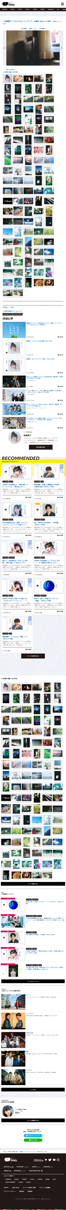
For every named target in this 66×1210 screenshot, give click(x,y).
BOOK (47, 1179)
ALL (58, 9)
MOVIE (20, 9)
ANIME (35, 9)
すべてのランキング (33, 981)
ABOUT (6, 1187)
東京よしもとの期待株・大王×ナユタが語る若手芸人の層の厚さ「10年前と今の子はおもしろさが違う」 (44, 377)
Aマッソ (28, 995)
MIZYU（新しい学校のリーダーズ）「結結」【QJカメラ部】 (46, 599)
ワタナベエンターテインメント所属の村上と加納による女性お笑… (41, 997)
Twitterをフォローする (34, 1135)
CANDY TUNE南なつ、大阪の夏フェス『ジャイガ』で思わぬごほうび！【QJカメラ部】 (15, 485)
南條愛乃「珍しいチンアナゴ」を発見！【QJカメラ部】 (40, 359)
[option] (33, 1111)
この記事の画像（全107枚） (11, 72)
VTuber (27, 9)
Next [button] (62, 1111)
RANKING (51, 9)
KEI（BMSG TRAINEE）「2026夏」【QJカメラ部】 (47, 524)
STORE (21, 1182)
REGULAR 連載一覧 (12, 1151)
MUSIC (13, 9)
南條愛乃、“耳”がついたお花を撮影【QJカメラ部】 (39, 341)
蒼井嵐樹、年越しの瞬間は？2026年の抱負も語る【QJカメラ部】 (46, 485)
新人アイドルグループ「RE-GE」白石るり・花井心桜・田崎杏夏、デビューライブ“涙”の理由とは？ (44, 405)
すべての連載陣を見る (33, 1120)
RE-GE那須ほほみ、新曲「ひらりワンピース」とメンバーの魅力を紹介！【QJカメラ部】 (15, 524)
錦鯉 (27, 1051)
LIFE (54, 1179)
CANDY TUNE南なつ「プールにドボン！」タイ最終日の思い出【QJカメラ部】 (47, 562)
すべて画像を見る (33, 884)
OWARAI (4, 9)
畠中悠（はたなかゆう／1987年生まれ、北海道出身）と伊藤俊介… (41, 1072)
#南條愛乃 (6, 307)
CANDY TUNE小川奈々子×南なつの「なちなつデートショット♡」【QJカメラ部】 (15, 599)
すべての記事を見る (33, 656)
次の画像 (42, 28)
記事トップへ (33, 28)
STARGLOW (29, 1033)
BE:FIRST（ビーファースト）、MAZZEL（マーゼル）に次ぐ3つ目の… (42, 1035)
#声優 (12, 307)
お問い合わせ (15, 1187)
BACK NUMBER (10, 1182)
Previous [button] (3, 1111)
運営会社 (21, 1191)
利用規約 (30, 1191)
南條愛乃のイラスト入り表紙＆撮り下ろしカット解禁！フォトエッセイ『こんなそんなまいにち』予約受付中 (44, 323)
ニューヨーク (29, 1013)
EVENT (28, 1182)
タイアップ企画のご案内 (29, 1187)
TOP (4, 1151)
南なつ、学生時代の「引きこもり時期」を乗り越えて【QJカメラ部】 (14, 562)
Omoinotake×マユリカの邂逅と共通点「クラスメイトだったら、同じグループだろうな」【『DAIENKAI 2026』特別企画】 (44, 418)
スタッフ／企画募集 (44, 1187)
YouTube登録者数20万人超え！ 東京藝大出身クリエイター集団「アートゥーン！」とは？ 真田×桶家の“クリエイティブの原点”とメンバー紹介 (45, 920)
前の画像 (24, 28)
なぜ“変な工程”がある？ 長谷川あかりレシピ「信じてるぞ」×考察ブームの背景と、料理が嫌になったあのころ (45, 968)
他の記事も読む (40, 447)
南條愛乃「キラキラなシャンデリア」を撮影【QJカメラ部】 (28, 21)
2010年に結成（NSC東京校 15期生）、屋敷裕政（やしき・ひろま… (42, 1015)
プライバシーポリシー (10, 1191)
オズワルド (29, 1070)
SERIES (42, 9)
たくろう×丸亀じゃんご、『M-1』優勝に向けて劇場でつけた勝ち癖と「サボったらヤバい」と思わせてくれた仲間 (43, 391)
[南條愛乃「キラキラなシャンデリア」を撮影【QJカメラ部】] (8, 79)
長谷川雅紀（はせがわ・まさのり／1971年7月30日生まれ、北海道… (42, 1053)
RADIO (40, 1179)
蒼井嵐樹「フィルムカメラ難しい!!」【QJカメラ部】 (15, 638)
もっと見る (33, 1089)
